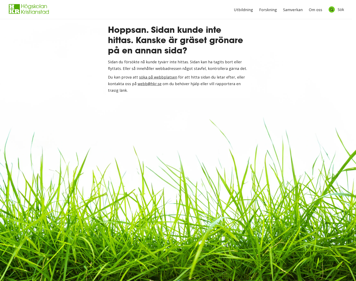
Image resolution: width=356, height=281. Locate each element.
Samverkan (293, 10)
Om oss (315, 10)
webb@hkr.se (150, 83)
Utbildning (243, 10)
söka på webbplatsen (158, 77)
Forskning (268, 10)
